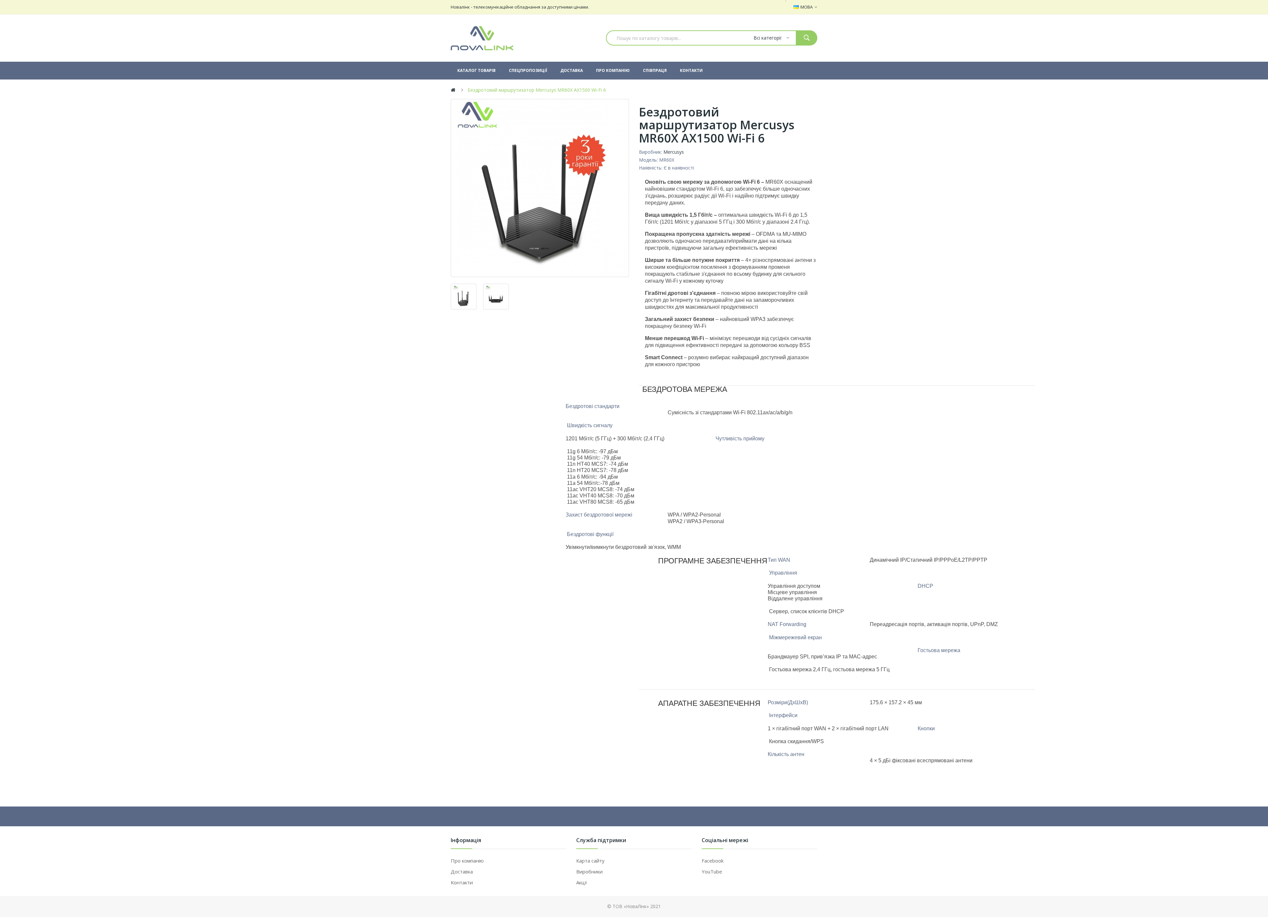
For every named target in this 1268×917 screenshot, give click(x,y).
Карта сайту (590, 860)
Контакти (462, 882)
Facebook (712, 860)
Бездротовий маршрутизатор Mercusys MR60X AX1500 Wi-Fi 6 (537, 90)
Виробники (589, 871)
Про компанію (467, 860)
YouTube (712, 871)
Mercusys (673, 152)
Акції (581, 882)
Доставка (462, 871)
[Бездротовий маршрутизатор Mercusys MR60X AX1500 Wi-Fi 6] (540, 188)
